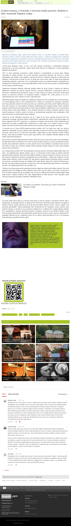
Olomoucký (28, 489)
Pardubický (54, 488)
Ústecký (33, 488)
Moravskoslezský (37, 489)
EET (26, 314)
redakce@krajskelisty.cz (31, 502)
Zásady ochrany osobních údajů (13, 520)
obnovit (51, 2)
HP (20, 314)
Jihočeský (16, 488)
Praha (4, 488)
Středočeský (10, 488)
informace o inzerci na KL (31, 514)
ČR (1, 488)
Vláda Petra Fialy (34, 314)
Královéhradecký (46, 488)
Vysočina (60, 488)
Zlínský (43, 489)
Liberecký (39, 488)
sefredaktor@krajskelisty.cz (31, 501)
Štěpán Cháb (10, 309)
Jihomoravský (66, 488)
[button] (25, 3)
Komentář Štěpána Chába (9, 314)
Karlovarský (27, 488)
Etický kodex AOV (25, 520)
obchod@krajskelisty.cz (30, 508)
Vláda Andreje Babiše (48, 314)
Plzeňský (22, 488)
